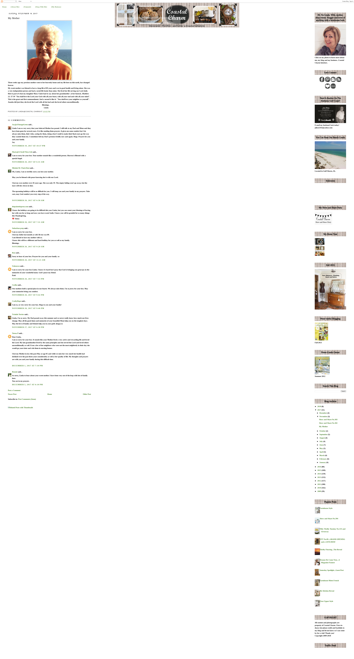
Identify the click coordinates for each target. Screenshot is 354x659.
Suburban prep (18, 228)
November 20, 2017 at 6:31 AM (28, 162)
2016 (319, 467)
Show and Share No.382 (328, 423)
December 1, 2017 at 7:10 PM (27, 366)
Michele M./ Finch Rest (20, 168)
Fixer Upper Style (326, 601)
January (322, 462)
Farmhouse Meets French (329, 581)
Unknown (16, 266)
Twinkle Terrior (18, 314)
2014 (319, 474)
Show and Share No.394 (329, 519)
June (321, 445)
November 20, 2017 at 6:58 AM (28, 200)
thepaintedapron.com (20, 207)
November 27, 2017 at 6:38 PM (28, 327)
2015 (319, 470)
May (321, 448)
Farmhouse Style (326, 508)
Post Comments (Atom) (27, 399)
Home (4, 7)
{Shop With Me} (41, 7)
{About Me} (15, 7)
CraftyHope (16, 301)
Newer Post (12, 394)
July (321, 441)
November (323, 416)
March (322, 455)
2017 (319, 410)
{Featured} (27, 7)
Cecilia (14, 285)
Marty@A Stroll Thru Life (22, 152)
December (323, 413)
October (322, 431)
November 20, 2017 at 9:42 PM (28, 295)
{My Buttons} (56, 7)
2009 (319, 491)
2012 (319, 481)
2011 (319, 484)
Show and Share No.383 (328, 419)
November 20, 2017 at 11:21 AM (28, 260)
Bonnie (14, 372)
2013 (319, 477)
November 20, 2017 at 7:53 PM (28, 279)
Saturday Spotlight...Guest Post (332, 570)
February (323, 459)
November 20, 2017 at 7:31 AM (28, 222)
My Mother (14, 18)
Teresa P (15, 333)
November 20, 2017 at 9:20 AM (28, 247)
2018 (319, 406)
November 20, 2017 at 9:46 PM (28, 308)
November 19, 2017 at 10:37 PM (28, 146)
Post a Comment (14, 390)
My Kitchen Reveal (327, 591)
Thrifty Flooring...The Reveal (331, 550)
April (321, 452)
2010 (319, 488)
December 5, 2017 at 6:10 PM (27, 385)
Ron (13, 253)
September (323, 434)
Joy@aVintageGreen (20, 125)
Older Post (87, 394)
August (322, 438)
